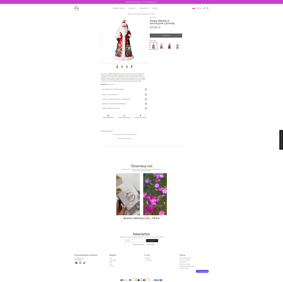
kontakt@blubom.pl (79, 258)
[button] (199, 8)
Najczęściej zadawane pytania (187, 266)
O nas (110, 264)
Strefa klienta (183, 262)
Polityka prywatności (185, 258)
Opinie (110, 262)
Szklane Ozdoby (118, 8)
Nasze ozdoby (112, 260)
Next (146, 40)
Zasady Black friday (185, 260)
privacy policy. (151, 244)
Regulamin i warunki (185, 264)
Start (110, 258)
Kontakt (111, 266)
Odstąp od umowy (184, 268)
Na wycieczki (147, 258)
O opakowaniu (148, 260)
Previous (102, 40)
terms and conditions (138, 244)
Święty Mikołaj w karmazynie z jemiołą (143, 14)
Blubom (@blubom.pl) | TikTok (142, 218)
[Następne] (180, 46)
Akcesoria (131, 8)
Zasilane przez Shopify (145, 278)
